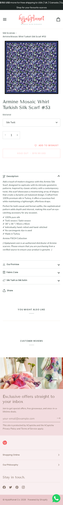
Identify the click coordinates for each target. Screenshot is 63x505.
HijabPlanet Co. (12, 499)
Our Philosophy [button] (10, 464)
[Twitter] (10, 487)
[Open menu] (8, 19)
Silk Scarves (9, 33)
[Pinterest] (16, 487)
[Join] (57, 418)
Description (12, 176)
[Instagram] (23, 487)
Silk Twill (10, 122)
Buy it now (31, 164)
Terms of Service (29, 428)
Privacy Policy (9, 428)
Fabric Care (12, 272)
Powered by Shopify (38, 499)
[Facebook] (4, 487)
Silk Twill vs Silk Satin (17, 280)
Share (10, 290)
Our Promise (13, 264)
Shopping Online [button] (11, 454)
